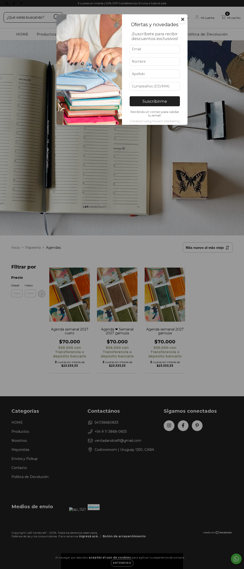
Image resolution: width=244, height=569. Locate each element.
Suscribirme (154, 101)
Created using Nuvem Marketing (155, 121)
